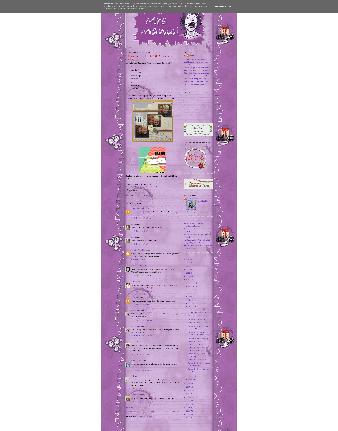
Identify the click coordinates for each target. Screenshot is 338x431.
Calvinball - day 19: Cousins (198, 322)
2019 (188, 280)
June (190, 296)
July (190, 293)
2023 (188, 266)
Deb (132, 376)
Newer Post (129, 411)
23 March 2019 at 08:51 (143, 320)
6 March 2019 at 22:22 (142, 218)
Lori (132, 342)
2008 (188, 418)
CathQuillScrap (136, 360)
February (191, 376)
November (192, 283)
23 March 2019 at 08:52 (143, 336)
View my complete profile (195, 85)
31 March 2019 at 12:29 (143, 370)
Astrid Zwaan (136, 394)
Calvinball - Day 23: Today (197, 319)
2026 (188, 259)
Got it (232, 6)
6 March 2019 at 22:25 (142, 231)
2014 (188, 397)
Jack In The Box (192, 199)
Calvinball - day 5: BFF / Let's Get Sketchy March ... (200, 348)
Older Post (176, 411)
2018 (188, 383)
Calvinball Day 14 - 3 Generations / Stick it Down (200, 327)
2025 (188, 262)
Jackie (133, 224)
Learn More (220, 6)
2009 (188, 414)
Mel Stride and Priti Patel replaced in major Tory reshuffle (197, 241)
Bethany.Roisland (137, 208)
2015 (188, 394)
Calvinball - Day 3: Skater (197, 359)
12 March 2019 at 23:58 (143, 291)
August (191, 289)
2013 (188, 400)
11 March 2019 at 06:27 (143, 275)
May (190, 300)
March (190, 307)
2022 (188, 269)
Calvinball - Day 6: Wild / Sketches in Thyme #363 (197, 342)
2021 (188, 273)
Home (153, 411)
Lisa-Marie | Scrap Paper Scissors (143, 265)
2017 (188, 387)
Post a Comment (131, 407)
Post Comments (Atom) (143, 416)
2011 (188, 407)
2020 (188, 276)
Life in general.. (193, 316)
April (190, 303)
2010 (188, 411)
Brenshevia (135, 297)
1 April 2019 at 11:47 (141, 388)
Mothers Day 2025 (202, 201)
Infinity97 (193, 55)
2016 (188, 390)
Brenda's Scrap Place (138, 250)
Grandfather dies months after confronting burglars (194, 224)
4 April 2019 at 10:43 (141, 401)
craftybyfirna (135, 310)
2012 (188, 404)
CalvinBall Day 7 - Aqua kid (198, 338)
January (191, 379)
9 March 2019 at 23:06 (142, 260)
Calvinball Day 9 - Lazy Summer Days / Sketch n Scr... (199, 333)
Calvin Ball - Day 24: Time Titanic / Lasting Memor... (198, 311)
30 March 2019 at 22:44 (143, 354)
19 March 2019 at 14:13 (143, 304)
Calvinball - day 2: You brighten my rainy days (199, 364)
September (192, 286)
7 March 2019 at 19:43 (142, 244)
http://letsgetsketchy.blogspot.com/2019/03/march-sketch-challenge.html (151, 187)
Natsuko (134, 281)
